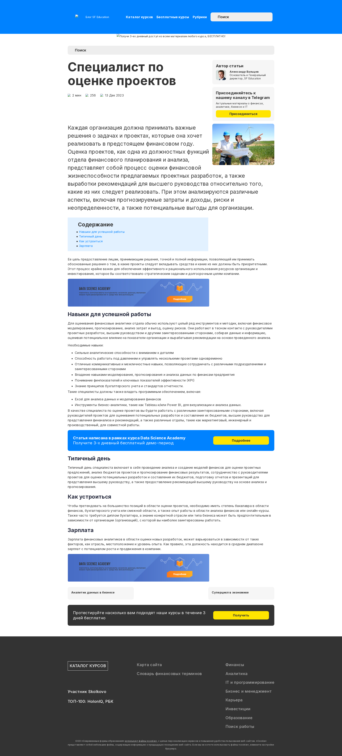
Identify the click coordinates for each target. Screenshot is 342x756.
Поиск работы (240, 726)
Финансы (235, 664)
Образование (239, 717)
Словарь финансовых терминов (169, 673)
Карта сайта (149, 664)
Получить (241, 615)
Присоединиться (243, 114)
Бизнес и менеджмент (249, 691)
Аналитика (237, 673)
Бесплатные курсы (173, 17)
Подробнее (241, 440)
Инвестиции (238, 709)
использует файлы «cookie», (141, 741)
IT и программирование (250, 682)
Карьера (234, 700)
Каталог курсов (139, 17)
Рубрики (200, 17)
